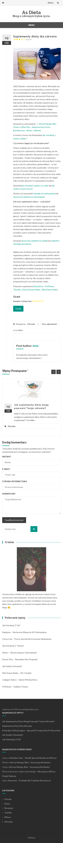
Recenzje (8, 808)
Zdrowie (31, 324)
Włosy (7, 817)
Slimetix (37, 130)
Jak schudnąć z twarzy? (13, 645)
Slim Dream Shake (50, 289)
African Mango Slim (47, 124)
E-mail (6, 469)
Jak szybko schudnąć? (12, 666)
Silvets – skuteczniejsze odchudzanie (19, 652)
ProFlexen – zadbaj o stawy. (15, 686)
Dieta (7, 803)
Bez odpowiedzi (49, 324)
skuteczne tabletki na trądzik (34, 240)
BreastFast (38, 286)
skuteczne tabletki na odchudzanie (29, 197)
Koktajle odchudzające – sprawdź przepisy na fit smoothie (31, 730)
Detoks (8, 799)
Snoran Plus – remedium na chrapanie (20, 659)
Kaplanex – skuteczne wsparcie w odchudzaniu (24, 632)
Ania (20, 330)
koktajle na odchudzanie (44, 193)
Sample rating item (22, 301)
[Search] (33, 529)
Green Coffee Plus (21, 127)
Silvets (29, 130)
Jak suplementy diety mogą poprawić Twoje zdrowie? (28, 721)
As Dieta (31, 12)
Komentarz (8, 493)
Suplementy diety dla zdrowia (17, 726)
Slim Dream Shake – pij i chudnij (16, 673)
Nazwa (6, 456)
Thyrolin (17, 289)
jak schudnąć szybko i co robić (34, 185)
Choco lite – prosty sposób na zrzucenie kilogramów (26, 639)
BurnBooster (19, 130)
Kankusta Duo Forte (41, 127)
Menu (50, 2)
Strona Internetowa (14, 481)
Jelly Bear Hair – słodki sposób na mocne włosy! (33, 758)
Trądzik (8, 812)
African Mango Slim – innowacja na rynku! (30, 762)
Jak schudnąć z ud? (11, 625)
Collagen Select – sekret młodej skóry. (20, 679)
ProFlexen (49, 286)
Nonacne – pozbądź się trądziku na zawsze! (29, 780)
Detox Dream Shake (31, 289)
